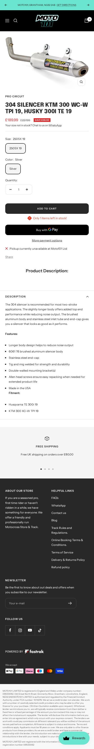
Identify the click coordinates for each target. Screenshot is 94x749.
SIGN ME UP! (47, 429)
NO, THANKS (47, 442)
